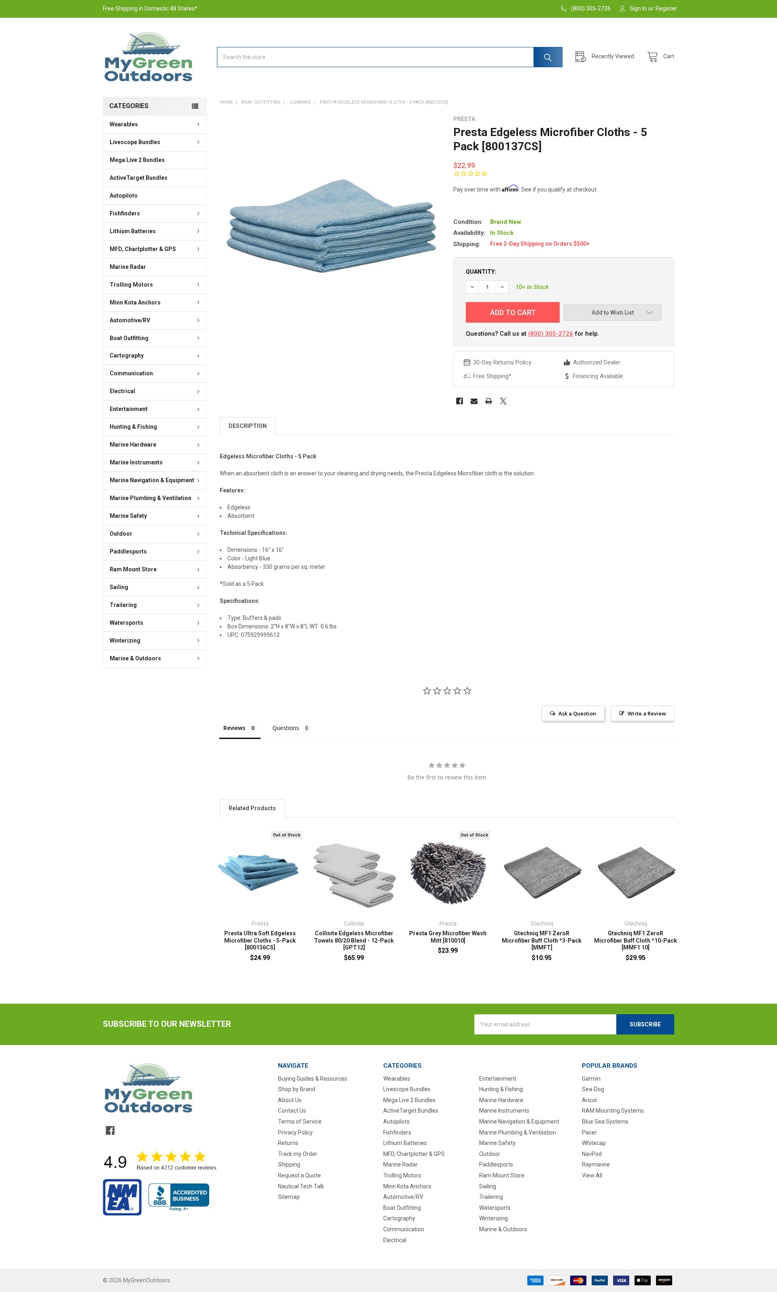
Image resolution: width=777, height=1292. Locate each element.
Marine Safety (128, 516)
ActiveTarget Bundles (139, 178)
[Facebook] (459, 401)
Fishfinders (125, 213)
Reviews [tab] (234, 728)
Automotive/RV (130, 320)
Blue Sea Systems (605, 1121)
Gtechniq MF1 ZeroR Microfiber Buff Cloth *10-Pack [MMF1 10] (635, 940)
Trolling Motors (131, 284)
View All (592, 1175)
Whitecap (594, 1143)
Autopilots (124, 195)
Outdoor (121, 533)
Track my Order (297, 1154)
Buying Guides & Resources (312, 1078)
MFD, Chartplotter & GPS (143, 249)
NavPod (592, 1154)
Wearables (124, 124)
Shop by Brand (296, 1089)
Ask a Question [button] (577, 713)
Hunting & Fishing (133, 427)
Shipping (289, 1164)
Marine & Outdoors (135, 658)
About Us (289, 1100)
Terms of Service (300, 1121)
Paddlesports (128, 551)
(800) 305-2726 (550, 333)
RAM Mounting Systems (613, 1110)
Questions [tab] (285, 728)
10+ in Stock (532, 287)
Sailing (119, 587)
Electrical (122, 391)
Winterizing (125, 640)
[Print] (488, 401)
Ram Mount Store (133, 569)
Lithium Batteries (133, 231)
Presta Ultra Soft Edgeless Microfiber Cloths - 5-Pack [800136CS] (260, 940)
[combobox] (390, 57)
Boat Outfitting (129, 338)
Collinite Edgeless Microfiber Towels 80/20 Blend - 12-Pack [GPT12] (354, 940)
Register (666, 8)
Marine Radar (128, 267)
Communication (131, 373)
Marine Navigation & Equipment (152, 480)
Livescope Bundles (135, 142)
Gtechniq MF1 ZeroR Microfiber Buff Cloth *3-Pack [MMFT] (542, 940)
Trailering (123, 605)
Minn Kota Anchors (135, 302)
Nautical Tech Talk (301, 1186)
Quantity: (481, 271)
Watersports (126, 622)
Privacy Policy (295, 1132)
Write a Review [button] (647, 713)
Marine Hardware (133, 444)
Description (248, 426)
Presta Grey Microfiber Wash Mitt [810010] (447, 937)
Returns (288, 1143)
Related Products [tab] (252, 808)
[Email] (474, 401)
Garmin (591, 1078)
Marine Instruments (136, 462)
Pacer (589, 1132)
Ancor (589, 1100)
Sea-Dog (593, 1089)
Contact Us (292, 1110)
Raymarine (596, 1164)
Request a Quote (299, 1175)
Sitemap (289, 1197)
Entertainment (129, 409)
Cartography (127, 355)
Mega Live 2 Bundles (137, 160)
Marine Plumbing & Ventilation (150, 498)
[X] (503, 401)
